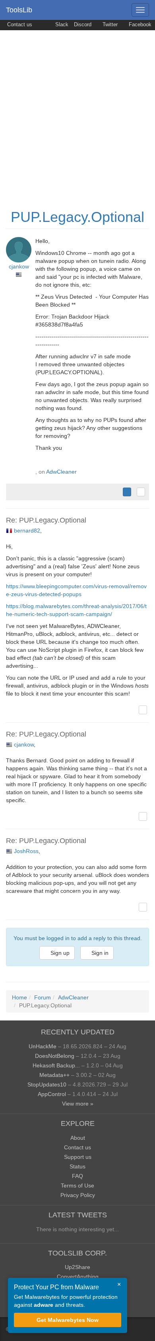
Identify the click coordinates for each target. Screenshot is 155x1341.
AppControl (52, 1094)
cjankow (19, 266)
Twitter (109, 24)
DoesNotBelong (54, 1056)
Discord (82, 24)
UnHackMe (42, 1046)
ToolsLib (19, 10)
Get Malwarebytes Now (68, 1320)
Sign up (59, 953)
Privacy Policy (77, 1195)
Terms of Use (77, 1185)
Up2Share (77, 1267)
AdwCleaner (61, 471)
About (77, 1138)
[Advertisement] (77, 111)
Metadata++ (54, 1075)
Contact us (19, 24)
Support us (77, 1157)
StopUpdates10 (46, 1084)
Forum (42, 997)
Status (77, 1166)
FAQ (77, 1176)
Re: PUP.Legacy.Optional (46, 520)
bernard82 (27, 530)
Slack (61, 24)
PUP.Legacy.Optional (77, 217)
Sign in (99, 953)
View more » (77, 1103)
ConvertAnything (78, 1276)
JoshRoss (26, 851)
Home (19, 997)
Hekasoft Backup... (56, 1065)
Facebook (139, 24)
